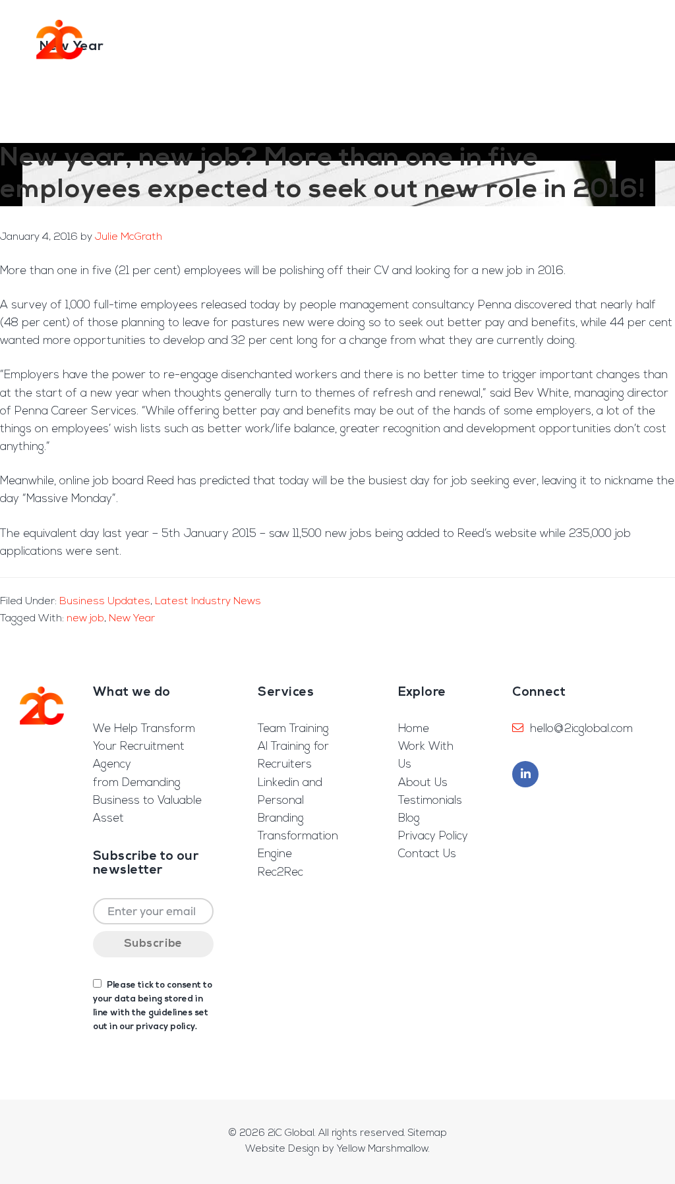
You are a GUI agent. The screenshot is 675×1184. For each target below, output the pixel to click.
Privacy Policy (433, 836)
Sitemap (427, 1134)
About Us (423, 783)
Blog (409, 818)
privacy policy (165, 1027)
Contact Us (427, 854)
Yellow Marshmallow (382, 1149)
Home (413, 729)
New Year (132, 618)
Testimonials (430, 800)
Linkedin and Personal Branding (290, 800)
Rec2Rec (280, 872)
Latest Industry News (208, 601)
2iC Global (60, 39)
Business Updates (104, 601)
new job (85, 618)
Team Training (293, 729)
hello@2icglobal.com (581, 729)
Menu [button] (637, 39)
